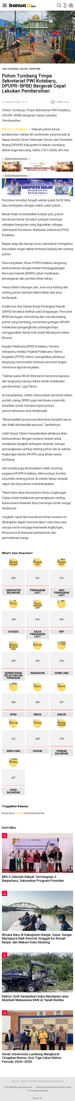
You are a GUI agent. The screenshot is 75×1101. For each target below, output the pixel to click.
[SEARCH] (59, 5)
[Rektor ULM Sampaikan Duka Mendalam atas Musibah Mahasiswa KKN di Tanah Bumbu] (37, 972)
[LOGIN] (71, 5)
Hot (4, 835)
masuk (19, 813)
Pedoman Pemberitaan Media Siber (53, 1087)
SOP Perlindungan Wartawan (18, 1087)
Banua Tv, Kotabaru (15, 129)
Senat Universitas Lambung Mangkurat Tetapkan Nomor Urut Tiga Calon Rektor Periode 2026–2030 (32, 1058)
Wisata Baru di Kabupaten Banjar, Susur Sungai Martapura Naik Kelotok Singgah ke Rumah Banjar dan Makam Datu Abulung (37, 938)
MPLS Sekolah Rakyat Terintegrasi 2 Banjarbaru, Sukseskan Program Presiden (33, 878)
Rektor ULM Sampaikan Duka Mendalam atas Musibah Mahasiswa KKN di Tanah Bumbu (35, 998)
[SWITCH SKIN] (65, 5)
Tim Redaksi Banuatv (37, 1090)
